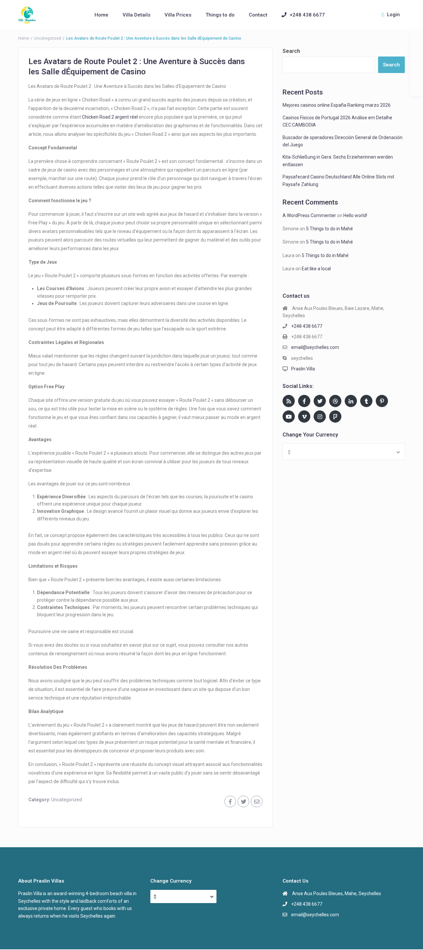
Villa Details (136, 15)
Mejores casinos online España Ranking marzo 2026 (337, 105)
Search (291, 51)
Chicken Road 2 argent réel (110, 117)
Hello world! (355, 215)
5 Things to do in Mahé (329, 228)
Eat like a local (316, 268)
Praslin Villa (303, 368)
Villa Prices (178, 15)
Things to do (220, 15)
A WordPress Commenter (309, 215)
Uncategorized (47, 38)
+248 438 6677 (307, 15)
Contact (258, 15)
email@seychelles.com (315, 347)
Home (101, 15)
